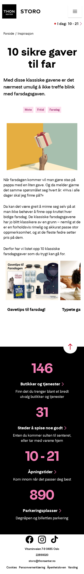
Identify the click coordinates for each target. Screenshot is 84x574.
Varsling (73, 567)
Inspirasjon (25, 33)
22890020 (42, 555)
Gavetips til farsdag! (26, 309)
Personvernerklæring (32, 567)
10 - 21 (68, 24)
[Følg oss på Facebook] (29, 539)
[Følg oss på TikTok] (54, 539)
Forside (8, 33)
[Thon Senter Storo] (21, 11)
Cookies (11, 567)
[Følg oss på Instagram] (42, 539)
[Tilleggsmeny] (75, 11)
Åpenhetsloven (56, 567)
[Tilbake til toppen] (70, 347)
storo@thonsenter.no (42, 561)
